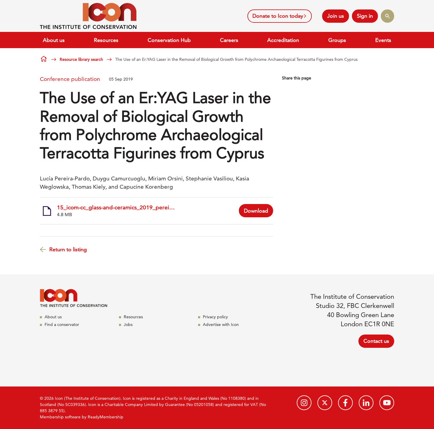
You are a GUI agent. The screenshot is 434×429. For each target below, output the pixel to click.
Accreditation (283, 40)
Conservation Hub (169, 40)
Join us (335, 15)
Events (383, 40)
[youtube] (386, 402)
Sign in (365, 15)
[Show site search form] (387, 16)
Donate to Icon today (277, 15)
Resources (106, 40)
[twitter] (324, 402)
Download (256, 210)
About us (54, 40)
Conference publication (70, 79)
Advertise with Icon (221, 324)
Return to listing (68, 249)
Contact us (376, 340)
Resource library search (81, 59)
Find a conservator (62, 324)
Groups (337, 40)
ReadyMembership (105, 417)
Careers (229, 40)
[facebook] (345, 402)
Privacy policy (215, 316)
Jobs (128, 324)
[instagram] (304, 402)
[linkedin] (366, 402)
